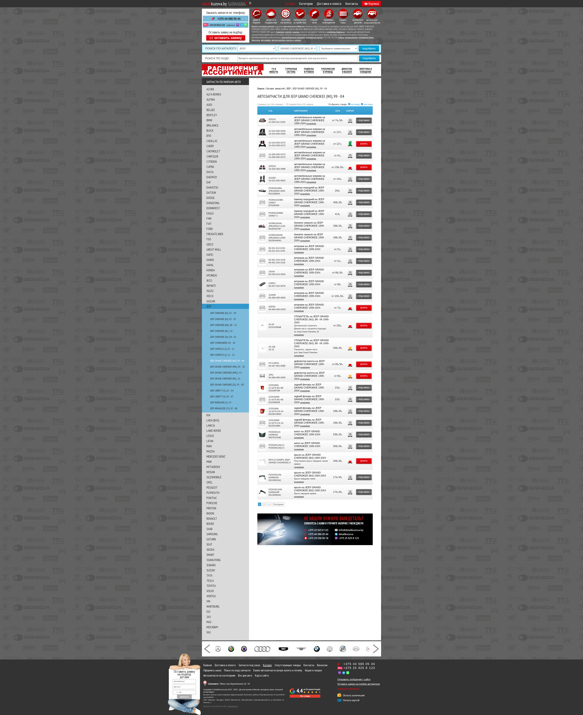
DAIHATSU (212, 187)
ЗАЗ (208, 617)
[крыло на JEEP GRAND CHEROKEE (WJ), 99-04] (262, 461)
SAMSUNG (212, 534)
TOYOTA (211, 586)
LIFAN (209, 441)
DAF (208, 182)
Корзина (373, 3)
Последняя (278, 504)
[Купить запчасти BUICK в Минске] (342, 648)
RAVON (210, 513)
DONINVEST (213, 208)
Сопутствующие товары (288, 665)
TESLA (210, 580)
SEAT (209, 544)
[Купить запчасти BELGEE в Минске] (283, 648)
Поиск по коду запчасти (237, 670)
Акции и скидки (313, 670)
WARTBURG (212, 606)
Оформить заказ (212, 670)
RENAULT (211, 518)
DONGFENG (212, 203)
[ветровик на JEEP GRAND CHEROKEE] (262, 249)
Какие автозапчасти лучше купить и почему (277, 670)
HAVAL (210, 265)
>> (269, 504)
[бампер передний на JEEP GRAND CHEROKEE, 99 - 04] (262, 191)
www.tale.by (233, 706)
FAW (208, 218)
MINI (209, 461)
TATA (209, 575)
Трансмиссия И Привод (328, 70)
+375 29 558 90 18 (318, 538)
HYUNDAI (211, 275)
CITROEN (211, 161)
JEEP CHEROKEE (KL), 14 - (222, 331)
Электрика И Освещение (365, 70)
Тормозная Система (291, 70)
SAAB (209, 529)
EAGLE (210, 213)
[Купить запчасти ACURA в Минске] (218, 648)
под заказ (368, 104)
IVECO (209, 296)
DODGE (210, 198)
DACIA (209, 172)
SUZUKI (210, 570)
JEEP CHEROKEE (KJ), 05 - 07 (223, 319)
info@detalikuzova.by (351, 530)
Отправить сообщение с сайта (353, 679)
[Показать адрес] (250, 4)
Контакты (351, 3)
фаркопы (256, 40)
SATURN (211, 539)
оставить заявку (228, 37)
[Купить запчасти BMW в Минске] (317, 648)
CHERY (210, 146)
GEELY (209, 244)
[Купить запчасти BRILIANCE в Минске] (329, 648)
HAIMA (210, 260)
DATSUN (211, 192)
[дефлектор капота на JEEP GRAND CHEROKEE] (262, 364)
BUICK (209, 130)
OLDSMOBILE (214, 477)
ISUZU (209, 291)
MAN (209, 446)
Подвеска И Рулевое (309, 70)
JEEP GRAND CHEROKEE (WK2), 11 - (226, 372)
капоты (288, 32)
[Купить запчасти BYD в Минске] (356, 648)
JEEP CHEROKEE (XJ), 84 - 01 (223, 337)
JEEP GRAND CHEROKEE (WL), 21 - (226, 378)
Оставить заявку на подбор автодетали (358, 684)
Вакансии (322, 665)
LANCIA (210, 425)
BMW (209, 120)
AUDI (209, 105)
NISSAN (210, 472)
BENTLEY (211, 115)
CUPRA (210, 167)
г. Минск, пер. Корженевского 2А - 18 (229, 683)
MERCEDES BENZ (215, 456)
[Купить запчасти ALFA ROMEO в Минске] (231, 648)
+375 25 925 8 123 (217, 25)
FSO (208, 239)
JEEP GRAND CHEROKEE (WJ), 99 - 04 (227, 360)
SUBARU (211, 565)
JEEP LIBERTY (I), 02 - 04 (221, 390)
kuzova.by (214, 4)
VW (208, 601)
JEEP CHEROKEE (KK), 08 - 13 (223, 325)
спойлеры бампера (335, 32)
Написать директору (348, 688)
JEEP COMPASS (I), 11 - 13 (222, 355)
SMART (210, 555)
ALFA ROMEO (213, 94)
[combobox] (177, 692)
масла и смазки (293, 40)
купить (364, 143)
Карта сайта (262, 675)
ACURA (210, 89)
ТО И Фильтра (273, 70)
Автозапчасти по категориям (219, 675)
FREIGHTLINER (214, 234)
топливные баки (365, 38)
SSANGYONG (213, 560)
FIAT (209, 223)
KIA (208, 415)
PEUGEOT (211, 487)
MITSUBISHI (213, 467)
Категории (306, 3)
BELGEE (210, 110)
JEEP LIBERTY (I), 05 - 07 (221, 396)
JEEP (208, 306)
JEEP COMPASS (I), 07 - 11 (222, 349)
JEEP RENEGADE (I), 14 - (221, 402)
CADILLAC (212, 141)
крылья (296, 32)
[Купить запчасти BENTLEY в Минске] (301, 648)
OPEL (209, 482)
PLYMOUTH (212, 493)
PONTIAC (211, 498)
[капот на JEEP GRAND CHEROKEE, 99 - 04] (262, 434)
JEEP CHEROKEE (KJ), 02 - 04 (223, 313)
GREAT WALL (213, 249)
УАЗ (208, 632)
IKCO (209, 280)
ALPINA (210, 99)
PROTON (211, 508)
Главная (207, 665)
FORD (209, 229)
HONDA (210, 270)
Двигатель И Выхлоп (347, 70)
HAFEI (209, 254)
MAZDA (210, 451)
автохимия (266, 40)
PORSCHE (211, 503)
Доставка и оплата (329, 3)
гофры (341, 38)
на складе (355, 104)
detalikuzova (346, 534)
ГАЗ (208, 611)
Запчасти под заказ (249, 665)
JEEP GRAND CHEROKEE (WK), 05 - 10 (227, 366)
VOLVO (210, 591)
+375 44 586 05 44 (228, 18)
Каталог (290, 3)
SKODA (210, 549)
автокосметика (279, 40)
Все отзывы (305, 696)
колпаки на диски (314, 38)
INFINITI (211, 286)
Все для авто (245, 675)
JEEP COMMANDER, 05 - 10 (222, 342)
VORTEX (211, 596)
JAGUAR (210, 301)
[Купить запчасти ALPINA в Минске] (244, 648)
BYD (208, 136)
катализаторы (351, 38)
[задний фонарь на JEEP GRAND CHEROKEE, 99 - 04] (262, 388)
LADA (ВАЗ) (212, 420)
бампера (280, 32)
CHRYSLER (212, 156)
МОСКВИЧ (212, 627)
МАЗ (208, 622)
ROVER (210, 524)
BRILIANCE (212, 125)
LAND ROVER (213, 430)
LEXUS (210, 436)
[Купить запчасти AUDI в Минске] (263, 648)
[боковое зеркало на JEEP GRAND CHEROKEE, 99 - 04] (262, 226)
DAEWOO (211, 177)
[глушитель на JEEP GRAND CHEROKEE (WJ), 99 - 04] (262, 326)
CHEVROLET (213, 151)
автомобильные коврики (293, 38)
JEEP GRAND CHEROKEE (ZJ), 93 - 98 (227, 384)
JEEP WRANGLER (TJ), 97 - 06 (223, 408)
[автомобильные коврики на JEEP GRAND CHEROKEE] (262, 120)
